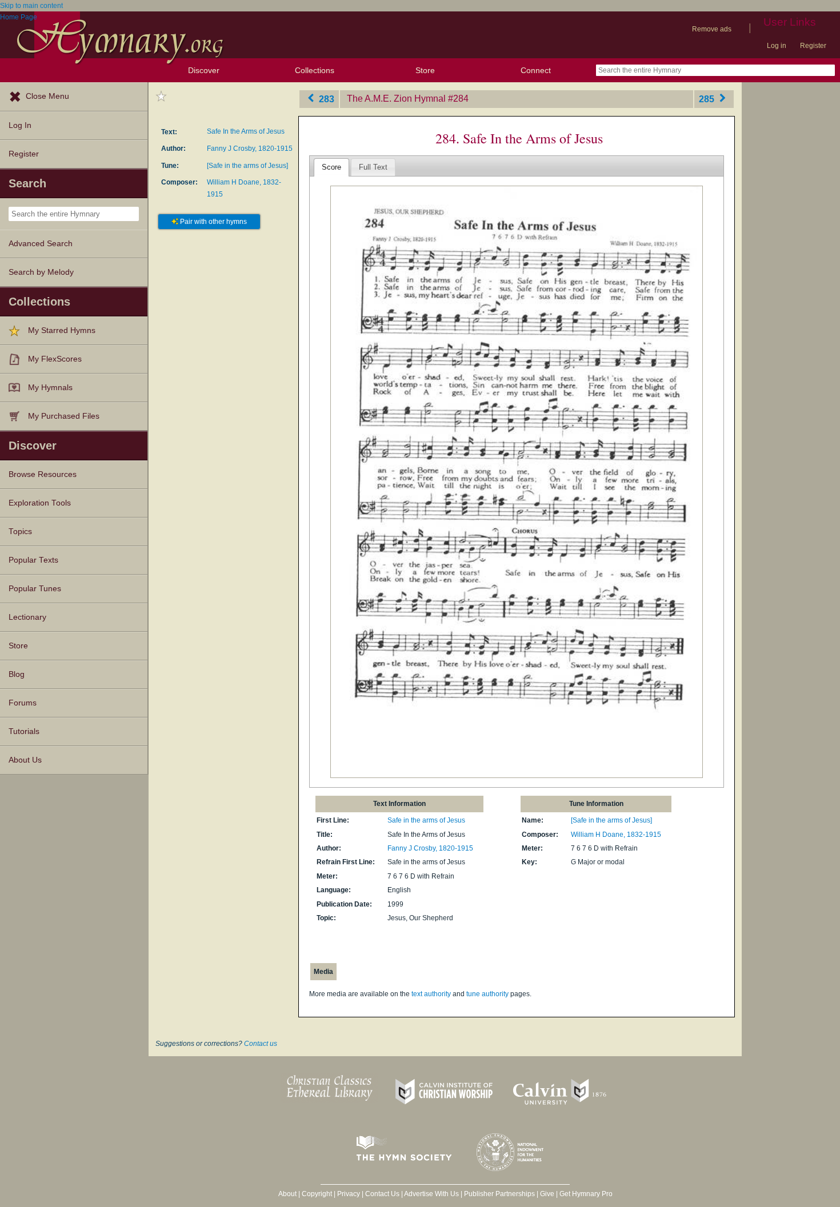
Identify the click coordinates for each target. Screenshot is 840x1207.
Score (331, 167)
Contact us (260, 1044)
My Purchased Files (63, 416)
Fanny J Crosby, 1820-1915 (250, 149)
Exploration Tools (40, 503)
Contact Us (382, 1194)
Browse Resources (43, 474)
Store (425, 70)
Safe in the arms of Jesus (426, 820)
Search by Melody (41, 272)
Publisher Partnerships (499, 1194)
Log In (20, 125)
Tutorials (24, 731)
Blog (17, 674)
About (287, 1194)
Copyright (317, 1194)
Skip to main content (31, 6)
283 (325, 98)
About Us (25, 760)
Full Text (373, 167)
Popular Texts (33, 560)
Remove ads (711, 29)
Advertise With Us (431, 1194)
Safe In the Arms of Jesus (246, 131)
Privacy (348, 1194)
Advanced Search (41, 243)
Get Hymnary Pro (586, 1194)
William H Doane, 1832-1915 (616, 835)
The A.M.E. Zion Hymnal (396, 98)
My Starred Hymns (61, 330)
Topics (20, 531)
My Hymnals (50, 387)
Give (547, 1194)
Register (813, 46)
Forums (23, 703)
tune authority (487, 994)
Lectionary (27, 617)
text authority (431, 994)
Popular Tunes (35, 588)
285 (708, 98)
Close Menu (47, 96)
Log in (776, 46)
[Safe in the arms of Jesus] (247, 166)
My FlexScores (55, 359)
